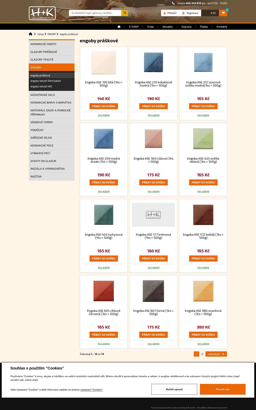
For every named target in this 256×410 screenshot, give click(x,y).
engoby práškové (40, 75)
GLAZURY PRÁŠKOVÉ (43, 51)
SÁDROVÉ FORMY (41, 122)
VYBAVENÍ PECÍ (40, 153)
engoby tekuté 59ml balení (45, 80)
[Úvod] (119, 26)
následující (214, 354)
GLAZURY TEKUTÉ (41, 59)
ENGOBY (35, 67)
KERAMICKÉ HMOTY (43, 44)
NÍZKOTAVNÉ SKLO (42, 94)
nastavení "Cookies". (91, 389)
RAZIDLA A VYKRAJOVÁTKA (47, 168)
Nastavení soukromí (217, 407)
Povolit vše (222, 389)
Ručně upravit (174, 389)
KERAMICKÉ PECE (41, 145)
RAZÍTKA (36, 176)
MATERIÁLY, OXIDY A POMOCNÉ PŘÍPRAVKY (50, 112)
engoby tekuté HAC (41, 86)
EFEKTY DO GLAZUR (43, 161)
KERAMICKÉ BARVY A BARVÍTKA (50, 102)
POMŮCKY (37, 130)
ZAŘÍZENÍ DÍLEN (41, 137)
